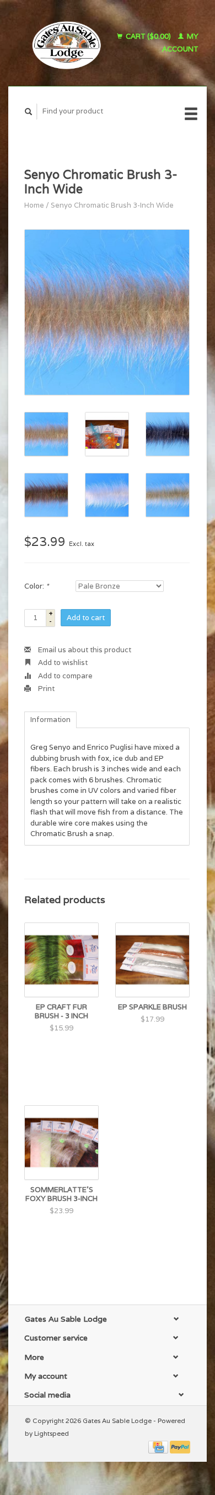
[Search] (28, 112)
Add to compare (64, 676)
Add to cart (86, 617)
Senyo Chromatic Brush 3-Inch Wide (112, 205)
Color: (36, 586)
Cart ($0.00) (148, 36)
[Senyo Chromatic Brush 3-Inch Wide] (107, 312)
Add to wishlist (62, 662)
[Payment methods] (159, 1446)
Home (34, 205)
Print (45, 688)
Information (50, 719)
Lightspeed (51, 1433)
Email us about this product (83, 649)
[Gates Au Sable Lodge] (63, 43)
